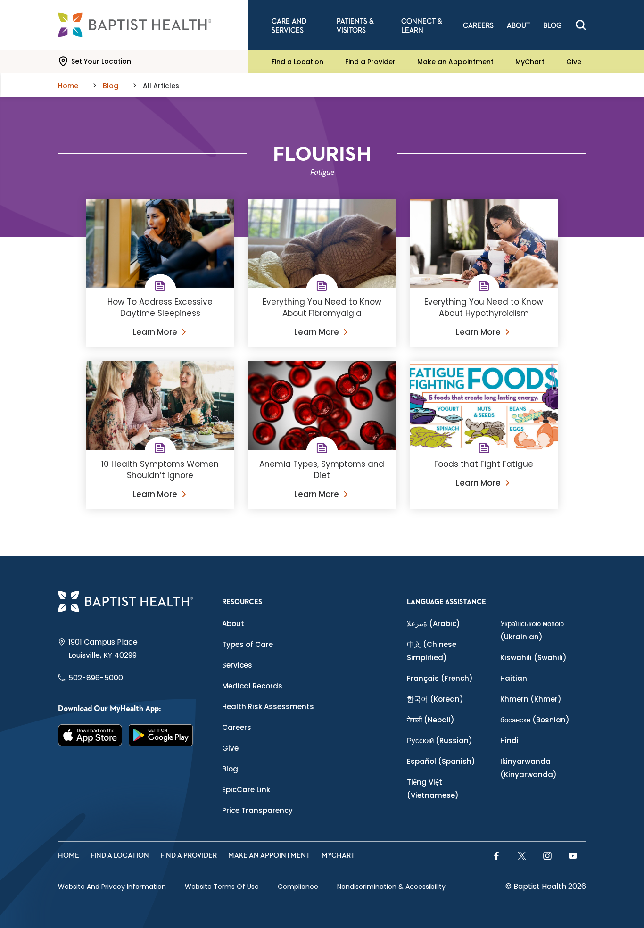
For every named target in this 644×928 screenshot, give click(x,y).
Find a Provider (370, 61)
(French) (440, 678)
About (233, 624)
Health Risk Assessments (268, 707)
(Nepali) (430, 720)
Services (237, 665)
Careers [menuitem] (478, 25)
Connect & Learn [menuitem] (421, 26)
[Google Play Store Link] (161, 735)
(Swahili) (533, 658)
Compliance (298, 886)
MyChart (530, 61)
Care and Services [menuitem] (289, 26)
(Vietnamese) (433, 788)
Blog (230, 769)
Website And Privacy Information (112, 886)
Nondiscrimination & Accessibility (391, 886)
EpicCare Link (246, 790)
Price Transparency (257, 810)
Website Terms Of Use (222, 886)
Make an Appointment (455, 61)
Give (573, 61)
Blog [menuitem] (552, 25)
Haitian (513, 678)
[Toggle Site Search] (581, 25)
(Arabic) (433, 624)
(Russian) (439, 741)
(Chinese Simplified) (431, 651)
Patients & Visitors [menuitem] (355, 26)
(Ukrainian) (532, 630)
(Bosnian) (535, 720)
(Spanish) (441, 761)
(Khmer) (530, 699)
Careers (236, 727)
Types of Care (247, 644)
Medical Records (252, 686)
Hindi (509, 741)
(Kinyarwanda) (528, 767)
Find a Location (297, 61)
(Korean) (435, 699)
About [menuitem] (518, 25)
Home (68, 855)
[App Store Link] (90, 735)
